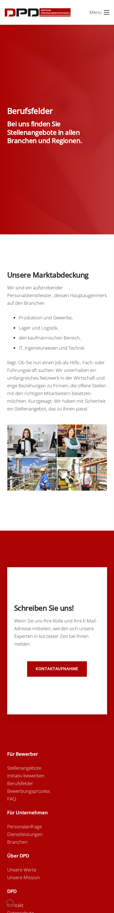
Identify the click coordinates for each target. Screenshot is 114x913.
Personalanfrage (24, 826)
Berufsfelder (20, 783)
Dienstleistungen (25, 834)
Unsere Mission (23, 877)
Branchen (17, 842)
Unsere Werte (21, 870)
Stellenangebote (24, 768)
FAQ (11, 799)
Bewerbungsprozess (28, 791)
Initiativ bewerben (26, 775)
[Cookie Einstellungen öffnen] (10, 906)
